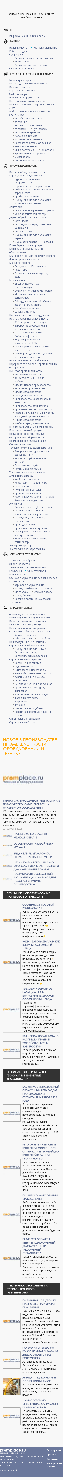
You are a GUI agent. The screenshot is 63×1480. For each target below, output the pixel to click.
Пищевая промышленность (25, 371)
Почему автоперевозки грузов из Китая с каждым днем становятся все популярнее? (40, 1353)
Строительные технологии (25, 718)
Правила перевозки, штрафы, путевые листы (32, 106)
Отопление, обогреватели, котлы (29, 631)
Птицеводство (18, 574)
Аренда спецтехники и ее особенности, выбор (39, 1379)
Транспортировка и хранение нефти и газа (32, 348)
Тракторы (15, 602)
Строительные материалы (25, 659)
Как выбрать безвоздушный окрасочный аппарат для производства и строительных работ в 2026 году (40, 1093)
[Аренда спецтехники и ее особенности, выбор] (12, 1386)
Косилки (47, 588)
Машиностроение (19, 262)
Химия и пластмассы (21, 475)
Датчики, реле (44, 507)
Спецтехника (16, 115)
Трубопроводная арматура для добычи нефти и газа (33, 355)
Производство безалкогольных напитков (33, 400)
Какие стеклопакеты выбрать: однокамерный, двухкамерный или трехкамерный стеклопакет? (39, 1246)
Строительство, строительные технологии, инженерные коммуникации (27, 1075)
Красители (21, 482)
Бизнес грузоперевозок (23, 80)
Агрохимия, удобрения (22, 560)
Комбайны (15, 571)
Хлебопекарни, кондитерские (32, 423)
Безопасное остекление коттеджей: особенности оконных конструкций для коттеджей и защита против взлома (40, 1151)
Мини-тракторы (36, 571)
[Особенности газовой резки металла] (7, 845)
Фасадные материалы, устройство (28, 699)
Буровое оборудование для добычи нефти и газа (31, 327)
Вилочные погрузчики (28, 132)
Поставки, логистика (45, 47)
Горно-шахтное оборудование (33, 186)
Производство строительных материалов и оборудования (26, 435)
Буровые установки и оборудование (27, 180)
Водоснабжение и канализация (28, 621)
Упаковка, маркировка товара (27, 472)
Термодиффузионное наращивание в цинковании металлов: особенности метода (38, 994)
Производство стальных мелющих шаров (31, 835)
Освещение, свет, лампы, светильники (30, 519)
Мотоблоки (22, 592)
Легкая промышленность (24, 259)
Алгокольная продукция (29, 374)
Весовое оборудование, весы (27, 172)
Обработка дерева (26, 241)
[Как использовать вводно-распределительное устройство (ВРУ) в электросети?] (12, 1049)
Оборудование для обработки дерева (33, 236)
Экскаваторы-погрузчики (29, 160)
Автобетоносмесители (28, 118)
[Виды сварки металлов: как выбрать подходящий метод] (7, 855)
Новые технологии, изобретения (29, 360)
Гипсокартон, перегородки (31, 670)
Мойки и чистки (24, 61)
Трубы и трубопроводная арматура (30, 447)
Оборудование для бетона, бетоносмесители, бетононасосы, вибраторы (31, 652)
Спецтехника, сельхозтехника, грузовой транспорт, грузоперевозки (27, 1289)
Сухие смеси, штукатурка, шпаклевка (30, 689)
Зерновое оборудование (29, 585)
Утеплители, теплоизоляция (31, 694)
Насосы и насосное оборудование (29, 315)
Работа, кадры (18, 51)
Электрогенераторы (21, 545)
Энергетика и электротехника (27, 549)
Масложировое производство (33, 385)
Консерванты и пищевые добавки (29, 379)
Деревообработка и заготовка (27, 217)
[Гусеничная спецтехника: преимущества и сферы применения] (12, 1321)
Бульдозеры (40, 129)
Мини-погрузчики (25, 149)
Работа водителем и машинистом (29, 111)
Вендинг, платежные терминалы (34, 58)
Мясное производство (28, 392)
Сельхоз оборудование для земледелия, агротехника (33, 579)
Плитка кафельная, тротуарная (33, 683)
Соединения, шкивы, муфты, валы (31, 275)
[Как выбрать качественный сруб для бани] (12, 1214)
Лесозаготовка (24, 231)
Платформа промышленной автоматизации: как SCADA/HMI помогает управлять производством (35, 879)
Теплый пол (44, 638)
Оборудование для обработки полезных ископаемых (33, 201)
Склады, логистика (20, 444)
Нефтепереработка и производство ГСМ (27, 341)
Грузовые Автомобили (22, 90)
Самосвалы (47, 149)
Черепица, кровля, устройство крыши (33, 713)
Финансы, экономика (21, 68)
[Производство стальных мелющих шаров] (7, 835)
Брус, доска (21, 220)
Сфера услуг (16, 54)
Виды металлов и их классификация (27, 285)
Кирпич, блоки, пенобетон (30, 676)
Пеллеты (47, 241)
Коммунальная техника (28, 139)
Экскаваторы (22, 156)
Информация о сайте (54, 1464)
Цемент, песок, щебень (29, 708)
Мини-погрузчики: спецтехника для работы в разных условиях (40, 1404)
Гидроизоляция (24, 666)
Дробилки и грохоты (27, 196)
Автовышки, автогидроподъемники (28, 123)
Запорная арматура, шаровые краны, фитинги (32, 453)
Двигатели (15, 207)
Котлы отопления (25, 635)
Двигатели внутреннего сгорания (34, 210)
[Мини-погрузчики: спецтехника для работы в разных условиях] (12, 1416)
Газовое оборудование (29, 332)
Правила (52, 1454)
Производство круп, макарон (32, 405)
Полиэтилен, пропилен (28, 489)
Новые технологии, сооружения (28, 628)
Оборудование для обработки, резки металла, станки (33, 302)
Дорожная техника (26, 136)
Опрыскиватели (43, 592)
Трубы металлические (28, 468)
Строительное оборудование (27, 645)
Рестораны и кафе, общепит (32, 65)
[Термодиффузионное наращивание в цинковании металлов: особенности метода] (12, 1009)
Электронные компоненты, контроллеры (31, 540)
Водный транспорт (20, 87)
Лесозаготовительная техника (33, 142)
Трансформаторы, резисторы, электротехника (33, 533)
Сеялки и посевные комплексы (33, 598)
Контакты (52, 1458)
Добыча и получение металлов (33, 290)
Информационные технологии (27, 36)
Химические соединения (29, 500)
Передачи (20, 266)
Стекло (50, 496)
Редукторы (21, 269)
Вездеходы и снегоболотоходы (28, 83)
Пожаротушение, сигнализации (28, 642)
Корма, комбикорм (26, 588)
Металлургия (17, 280)
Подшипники (38, 266)
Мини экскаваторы (26, 146)
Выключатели (23, 507)
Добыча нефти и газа (27, 336)
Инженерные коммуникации (26, 624)
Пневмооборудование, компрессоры (31, 426)
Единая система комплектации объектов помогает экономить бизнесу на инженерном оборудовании (31, 804)
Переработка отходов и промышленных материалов (33, 365)
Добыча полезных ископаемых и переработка (34, 191)
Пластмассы (22, 486)
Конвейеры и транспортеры (26, 245)
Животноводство (19, 564)
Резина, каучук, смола (28, 496)
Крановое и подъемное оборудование (32, 255)
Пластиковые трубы (26, 465)
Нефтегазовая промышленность (28, 318)
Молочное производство (30, 388)
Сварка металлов (25, 311)
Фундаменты (22, 704)
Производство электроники (31, 528)
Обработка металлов (27, 308)
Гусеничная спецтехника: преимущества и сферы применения (39, 1304)
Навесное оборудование (24, 97)
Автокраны (21, 129)
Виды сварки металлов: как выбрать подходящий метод (33, 855)
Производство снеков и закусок (34, 409)
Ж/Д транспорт (18, 94)
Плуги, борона (23, 595)
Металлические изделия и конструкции (30, 295)
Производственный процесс (26, 430)
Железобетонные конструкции (33, 673)
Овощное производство (29, 395)
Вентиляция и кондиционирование (30, 617)
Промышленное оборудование (27, 440)
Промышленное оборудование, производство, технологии (29, 895)
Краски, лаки (39, 482)
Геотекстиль (34, 663)
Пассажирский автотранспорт (27, 101)
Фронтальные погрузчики (30, 153)
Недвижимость (18, 47)
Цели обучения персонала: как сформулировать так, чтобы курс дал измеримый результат (36, 866)
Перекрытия (22, 680)
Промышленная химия (28, 493)
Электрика (15, 503)
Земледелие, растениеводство (27, 567)
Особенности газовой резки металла (38, 906)
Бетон (18, 663)
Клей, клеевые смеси (27, 479)
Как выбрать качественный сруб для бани (40, 1197)
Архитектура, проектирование (27, 614)
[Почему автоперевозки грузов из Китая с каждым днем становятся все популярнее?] (12, 1359)
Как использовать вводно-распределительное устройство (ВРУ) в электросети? (40, 1041)
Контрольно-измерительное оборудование (26, 250)
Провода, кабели (25, 524)
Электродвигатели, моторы (31, 214)
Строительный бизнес (22, 722)
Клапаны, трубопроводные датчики (31, 460)
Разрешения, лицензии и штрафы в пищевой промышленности (34, 414)
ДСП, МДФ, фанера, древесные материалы (33, 226)
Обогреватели (23, 638)
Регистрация (54, 1450)
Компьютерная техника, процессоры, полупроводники (32, 512)
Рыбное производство (28, 419)
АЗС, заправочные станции (31, 322)
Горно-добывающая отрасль (26, 175)
